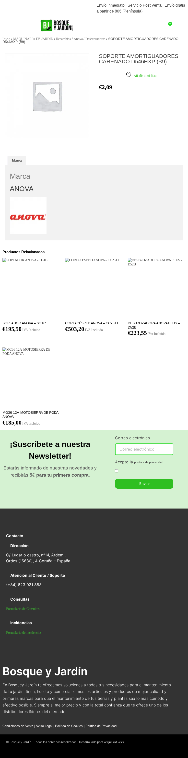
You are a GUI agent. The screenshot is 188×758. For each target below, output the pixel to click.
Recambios (63, 39)
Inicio (6, 39)
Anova (78, 39)
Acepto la (139, 462)
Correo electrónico (132, 438)
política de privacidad (148, 462)
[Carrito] (169, 25)
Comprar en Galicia (113, 742)
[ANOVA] (28, 232)
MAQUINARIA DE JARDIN (33, 39)
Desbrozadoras (95, 39)
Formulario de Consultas (22, 609)
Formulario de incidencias (23, 632)
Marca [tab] (17, 160)
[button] (18, 23)
